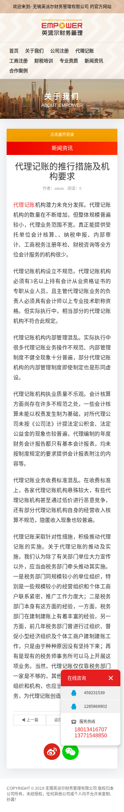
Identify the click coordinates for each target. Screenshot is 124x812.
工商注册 (18, 60)
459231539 (94, 693)
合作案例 (18, 70)
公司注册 (59, 50)
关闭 (111, 678)
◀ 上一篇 (29, 720)
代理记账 (84, 50)
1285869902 (95, 706)
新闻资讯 (94, 60)
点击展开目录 (62, 134)
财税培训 (43, 60)
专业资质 (69, 60)
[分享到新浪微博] (52, 751)
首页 (14, 50)
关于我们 (34, 50)
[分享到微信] (70, 751)
